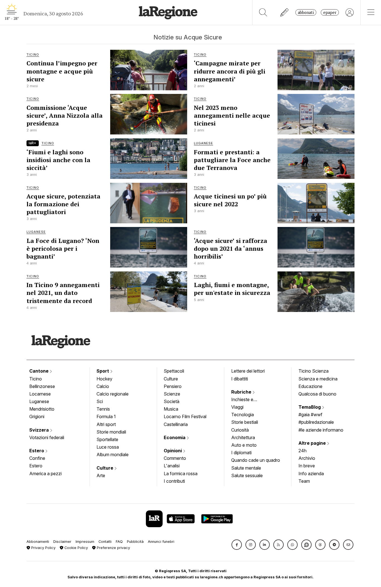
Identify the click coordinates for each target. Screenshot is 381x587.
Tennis (103, 409)
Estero (37, 450)
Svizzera (39, 430)
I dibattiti (239, 379)
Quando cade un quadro (255, 460)
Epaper (329, 12)
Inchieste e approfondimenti (247, 400)
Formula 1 (106, 416)
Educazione (310, 386)
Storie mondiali (111, 432)
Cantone (39, 371)
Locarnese (40, 394)
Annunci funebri (161, 541)
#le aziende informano (320, 430)
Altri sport (106, 424)
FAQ (119, 541)
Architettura (243, 437)
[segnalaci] (284, 12)
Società (171, 401)
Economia (175, 437)
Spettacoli (174, 371)
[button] (237, 544)
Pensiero (173, 386)
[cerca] (263, 12)
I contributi (174, 481)
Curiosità (240, 430)
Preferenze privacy (113, 548)
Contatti (105, 541)
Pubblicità (135, 541)
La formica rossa (180, 473)
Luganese (39, 401)
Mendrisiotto (41, 409)
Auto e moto (244, 445)
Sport (103, 371)
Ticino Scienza (313, 371)
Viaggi (237, 407)
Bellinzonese (42, 386)
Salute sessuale (247, 475)
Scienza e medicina (317, 379)
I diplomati (241, 452)
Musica (171, 409)
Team (304, 481)
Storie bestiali (244, 422)
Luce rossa (108, 447)
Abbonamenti (37, 541)
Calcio (103, 386)
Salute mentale (246, 468)
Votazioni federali (46, 437)
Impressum (85, 541)
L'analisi (172, 465)
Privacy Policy (43, 548)
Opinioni (173, 450)
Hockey (104, 379)
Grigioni (36, 416)
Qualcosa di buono (317, 394)
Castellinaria (176, 424)
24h (302, 450)
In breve (306, 465)
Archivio (306, 458)
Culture (105, 468)
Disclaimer (62, 541)
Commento (175, 458)
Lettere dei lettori (248, 371)
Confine (37, 458)
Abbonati (306, 12)
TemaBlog (310, 407)
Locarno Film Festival (185, 416)
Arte (101, 475)
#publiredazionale (316, 422)
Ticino (35, 379)
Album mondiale (113, 454)
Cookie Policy (75, 548)
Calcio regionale (113, 394)
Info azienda (311, 473)
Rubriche (241, 392)
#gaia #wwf (310, 414)
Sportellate (107, 439)
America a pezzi (45, 473)
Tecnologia (242, 414)
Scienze (172, 394)
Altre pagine (312, 443)
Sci (100, 401)
